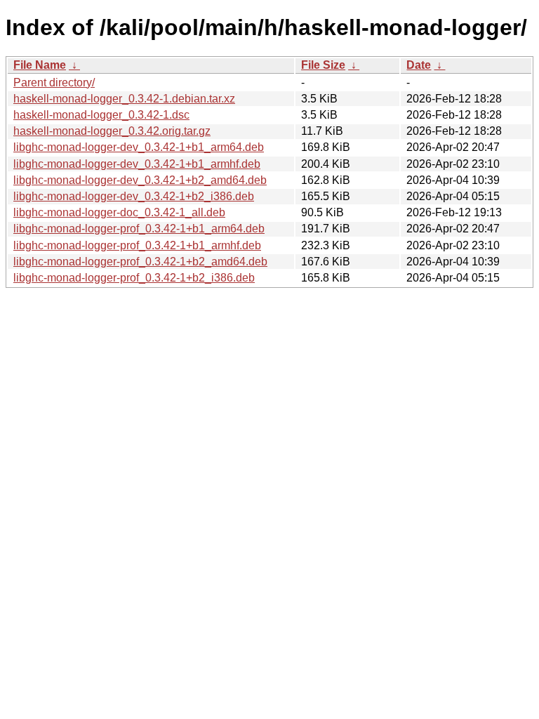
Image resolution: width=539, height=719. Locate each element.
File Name (39, 65)
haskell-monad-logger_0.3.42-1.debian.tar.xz (124, 99)
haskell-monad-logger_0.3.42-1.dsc (101, 115)
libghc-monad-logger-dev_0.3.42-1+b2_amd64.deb (140, 180)
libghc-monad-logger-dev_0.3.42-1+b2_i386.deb (133, 196)
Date (418, 65)
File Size (323, 65)
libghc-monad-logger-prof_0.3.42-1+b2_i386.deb (134, 278)
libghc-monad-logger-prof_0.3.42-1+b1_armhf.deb (137, 245)
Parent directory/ (54, 82)
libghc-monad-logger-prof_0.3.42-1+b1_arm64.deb (139, 229)
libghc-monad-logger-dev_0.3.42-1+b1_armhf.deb (136, 164)
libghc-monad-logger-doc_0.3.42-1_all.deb (119, 212)
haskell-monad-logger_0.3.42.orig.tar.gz (112, 131)
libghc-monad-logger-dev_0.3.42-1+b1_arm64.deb (138, 147)
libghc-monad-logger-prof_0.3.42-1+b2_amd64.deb (140, 262)
